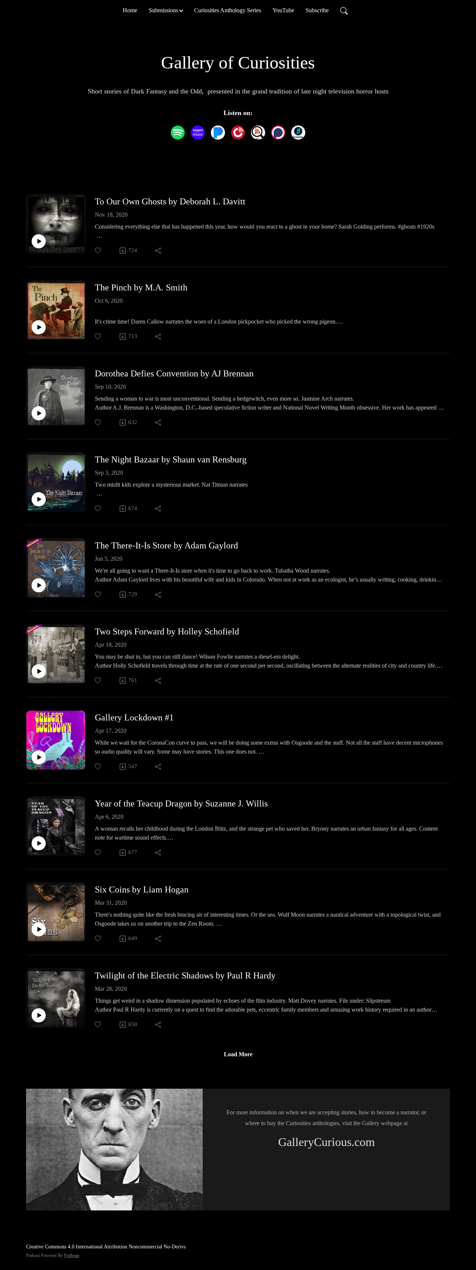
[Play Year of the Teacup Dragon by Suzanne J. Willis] (39, 843)
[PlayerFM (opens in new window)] (238, 132)
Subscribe (317, 10)
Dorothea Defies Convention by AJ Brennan (174, 373)
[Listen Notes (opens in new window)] (258, 132)
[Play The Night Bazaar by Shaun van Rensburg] (39, 499)
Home (130, 10)
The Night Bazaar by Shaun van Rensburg (171, 459)
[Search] (344, 10)
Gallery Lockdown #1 (134, 717)
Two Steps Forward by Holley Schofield (167, 631)
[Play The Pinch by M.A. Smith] (39, 327)
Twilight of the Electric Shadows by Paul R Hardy (185, 975)
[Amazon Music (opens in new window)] (198, 132)
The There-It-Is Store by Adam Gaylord (166, 545)
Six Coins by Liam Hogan (142, 889)
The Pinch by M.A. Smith (141, 287)
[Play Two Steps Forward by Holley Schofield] (39, 671)
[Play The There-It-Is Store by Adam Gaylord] (39, 585)
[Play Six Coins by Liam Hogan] (39, 929)
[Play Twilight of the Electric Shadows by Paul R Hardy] (39, 1015)
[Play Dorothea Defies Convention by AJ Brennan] (39, 413)
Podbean (71, 1255)
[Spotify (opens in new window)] (178, 132)
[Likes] (98, 250)
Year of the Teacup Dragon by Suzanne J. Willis (181, 803)
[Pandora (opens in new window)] (218, 132)
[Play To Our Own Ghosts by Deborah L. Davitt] (39, 241)
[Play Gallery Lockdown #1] (39, 757)
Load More (238, 1054)
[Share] (158, 250)
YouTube (283, 10)
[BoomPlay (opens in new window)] (298, 132)
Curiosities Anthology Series (227, 10)
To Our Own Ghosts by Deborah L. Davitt (170, 201)
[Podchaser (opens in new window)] (278, 132)
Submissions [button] (163, 10)
